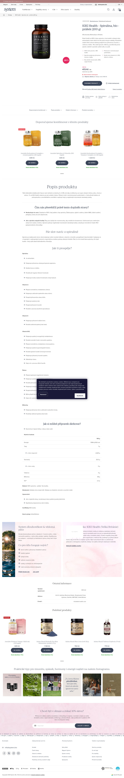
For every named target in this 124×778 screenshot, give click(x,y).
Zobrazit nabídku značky (73, 546)
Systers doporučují (97, 756)
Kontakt (34, 747)
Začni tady (13, 4)
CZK (119, 4)
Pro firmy (38, 4)
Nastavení (43, 394)
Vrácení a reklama (36, 753)
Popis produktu (55, 110)
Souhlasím (80, 396)
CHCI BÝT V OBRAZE (83, 725)
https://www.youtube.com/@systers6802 (18, 753)
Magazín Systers (66, 750)
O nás (21, 4)
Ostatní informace (71, 110)
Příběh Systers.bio (24, 572)
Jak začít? (36, 572)
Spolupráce (29, 4)
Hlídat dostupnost (113, 83)
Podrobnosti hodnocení (105, 21)
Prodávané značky (67, 756)
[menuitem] (27, 9)
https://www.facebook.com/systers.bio (4, 753)
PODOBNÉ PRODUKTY (91, 83)
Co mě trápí (95, 750)
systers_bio (9, 753)
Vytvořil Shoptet (118, 775)
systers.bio (14, 753)
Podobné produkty (87, 110)
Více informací (43, 391)
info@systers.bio (11, 747)
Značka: (96, 89)
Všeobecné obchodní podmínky (40, 756)
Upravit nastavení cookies (38, 775)
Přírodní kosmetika (97, 759)
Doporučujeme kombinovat (37, 110)
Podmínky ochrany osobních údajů (41, 759)
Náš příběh (65, 747)
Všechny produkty (96, 747)
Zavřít (91, 88)
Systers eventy (66, 753)
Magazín (5, 4)
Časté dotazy (35, 750)
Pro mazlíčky (95, 753)
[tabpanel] (32, 149)
